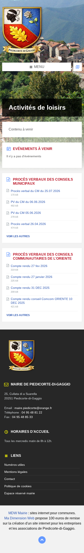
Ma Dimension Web (19, 518)
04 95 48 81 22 (32, 412)
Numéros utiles (14, 464)
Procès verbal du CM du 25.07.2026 (35, 191)
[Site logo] (23, 54)
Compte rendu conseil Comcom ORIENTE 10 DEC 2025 (41, 300)
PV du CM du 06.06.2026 (28, 202)
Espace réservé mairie (19, 493)
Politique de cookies (17, 486)
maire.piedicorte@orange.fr (33, 408)
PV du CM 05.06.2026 (26, 212)
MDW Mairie (17, 513)
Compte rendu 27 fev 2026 (29, 266)
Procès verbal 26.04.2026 (28, 224)
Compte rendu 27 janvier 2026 (31, 277)
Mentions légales (15, 472)
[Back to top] (42, 540)
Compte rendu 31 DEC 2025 (30, 287)
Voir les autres (18, 236)
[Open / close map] (77, 67)
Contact (9, 479)
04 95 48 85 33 (22, 417)
